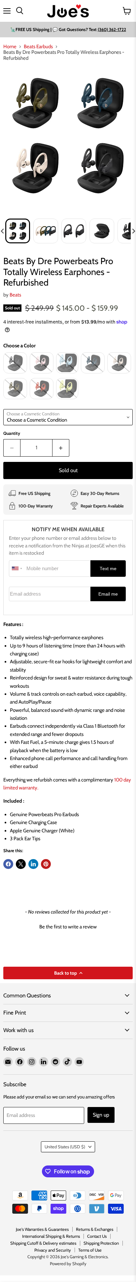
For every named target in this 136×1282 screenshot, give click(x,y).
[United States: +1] (16, 568)
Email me (108, 594)
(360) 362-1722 (112, 29)
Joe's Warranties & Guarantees (42, 1229)
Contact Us (97, 1236)
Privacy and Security (52, 1250)
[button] (17, 231)
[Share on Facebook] (8, 864)
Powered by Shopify (68, 1263)
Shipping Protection (101, 1243)
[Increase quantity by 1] (60, 447)
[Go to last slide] (2, 231)
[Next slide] (133, 231)
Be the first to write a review (68, 927)
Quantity (11, 433)
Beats (15, 295)
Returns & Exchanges (94, 1229)
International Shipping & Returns (51, 1236)
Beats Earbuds (38, 47)
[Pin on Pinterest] (46, 864)
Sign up (101, 1115)
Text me (108, 568)
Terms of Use (90, 1250)
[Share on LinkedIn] (33, 864)
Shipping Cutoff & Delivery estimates (43, 1243)
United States (65, 1146)
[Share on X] (21, 864)
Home (10, 47)
